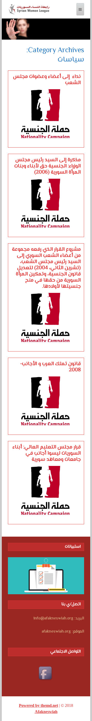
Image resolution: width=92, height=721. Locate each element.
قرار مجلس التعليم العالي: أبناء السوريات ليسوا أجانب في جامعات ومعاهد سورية (47, 453)
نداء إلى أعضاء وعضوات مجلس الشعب (47, 80)
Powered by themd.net (38, 705)
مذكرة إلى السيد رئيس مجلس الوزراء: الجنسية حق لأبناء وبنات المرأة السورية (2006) (47, 166)
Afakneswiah (46, 711)
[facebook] (46, 673)
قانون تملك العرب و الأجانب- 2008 (50, 367)
